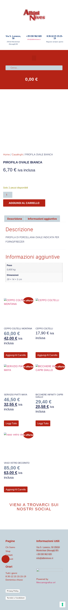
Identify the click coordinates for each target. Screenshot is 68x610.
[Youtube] (37, 520)
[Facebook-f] (30, 520)
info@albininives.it (33, 39)
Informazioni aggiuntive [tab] (42, 218)
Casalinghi (17, 154)
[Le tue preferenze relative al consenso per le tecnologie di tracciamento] (62, 604)
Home (6, 154)
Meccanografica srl (45, 582)
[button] (34, 58)
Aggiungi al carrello (24, 203)
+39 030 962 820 (34, 36)
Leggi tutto (11, 423)
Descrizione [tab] (14, 218)
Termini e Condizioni (16, 598)
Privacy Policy (13, 591)
